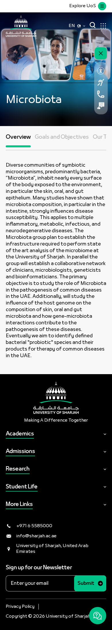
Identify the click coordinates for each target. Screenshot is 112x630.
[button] (18, 141)
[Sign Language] (101, 82)
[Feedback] (101, 105)
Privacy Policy (20, 607)
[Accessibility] (101, 71)
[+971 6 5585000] (101, 94)
